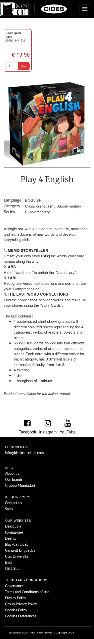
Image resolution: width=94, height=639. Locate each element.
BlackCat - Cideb (33, 9)
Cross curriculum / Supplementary (53, 206)
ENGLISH (33, 200)
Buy (24, 66)
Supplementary (37, 211)
